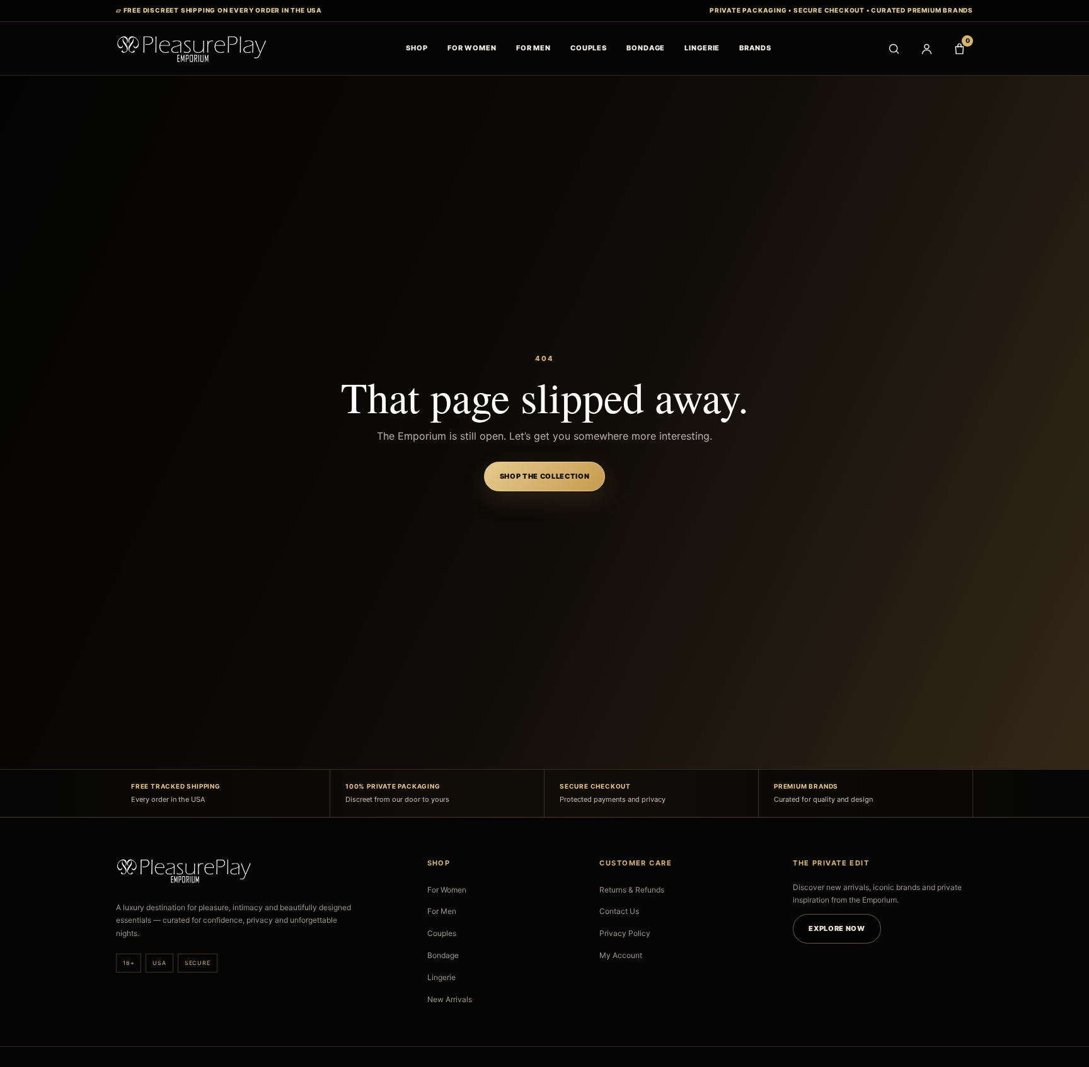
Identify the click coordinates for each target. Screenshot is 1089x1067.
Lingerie (441, 977)
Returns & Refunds (631, 889)
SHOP (417, 47)
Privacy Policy (624, 933)
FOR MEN (533, 47)
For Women (446, 889)
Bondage (443, 955)
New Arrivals (449, 999)
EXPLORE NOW (837, 928)
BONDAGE (645, 47)
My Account (620, 955)
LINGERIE (702, 47)
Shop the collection (545, 476)
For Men (441, 911)
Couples (441, 933)
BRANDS (755, 47)
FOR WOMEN (472, 47)
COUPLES (588, 47)
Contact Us (619, 911)
